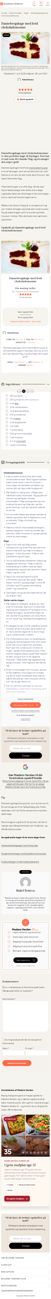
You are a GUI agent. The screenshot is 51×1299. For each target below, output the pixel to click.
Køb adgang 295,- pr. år (23, 705)
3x (32, 391)
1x (24, 391)
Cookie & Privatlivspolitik (24, 1290)
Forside (4, 13)
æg (16, 403)
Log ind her (25, 719)
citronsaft (21, 441)
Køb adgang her (23, 960)
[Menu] (49, 3)
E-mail (30, 1048)
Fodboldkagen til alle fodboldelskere (20, 861)
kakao (17, 418)
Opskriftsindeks (15, 13)
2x (28, 391)
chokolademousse (38, 167)
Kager (26, 13)
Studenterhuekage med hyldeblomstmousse (23, 853)
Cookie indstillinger (8, 1290)
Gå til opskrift (26, 99)
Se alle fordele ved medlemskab (25, 710)
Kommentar (9, 999)
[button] (20, 89)
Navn (5, 1048)
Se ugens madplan (17, 1198)
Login (41, 5)
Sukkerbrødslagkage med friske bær (19, 845)
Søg (34, 5)
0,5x (19, 391)
